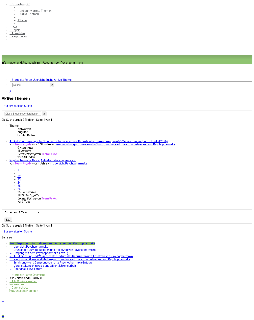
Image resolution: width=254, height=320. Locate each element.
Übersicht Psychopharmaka (70, 163)
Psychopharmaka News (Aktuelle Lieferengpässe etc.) (43, 160)
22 (19, 176)
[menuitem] (34, 10)
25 (19, 185)
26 (19, 189)
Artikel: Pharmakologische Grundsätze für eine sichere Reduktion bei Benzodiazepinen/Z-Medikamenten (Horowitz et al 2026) (89, 141)
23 (19, 179)
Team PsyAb (23, 144)
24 (19, 182)
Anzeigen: (11, 212)
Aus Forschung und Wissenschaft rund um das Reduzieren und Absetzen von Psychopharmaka (115, 144)
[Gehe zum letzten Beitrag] (59, 154)
